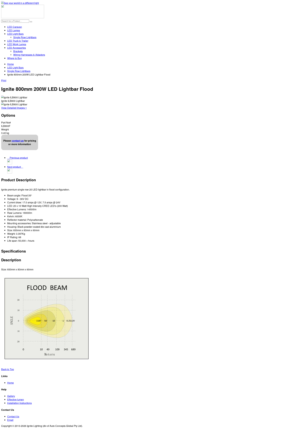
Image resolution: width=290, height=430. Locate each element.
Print (3, 80)
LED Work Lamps (16, 44)
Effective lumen (15, 399)
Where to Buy (14, 58)
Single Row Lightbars (24, 37)
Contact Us (13, 416)
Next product (14, 167)
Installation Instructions (19, 403)
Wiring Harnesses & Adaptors (29, 54)
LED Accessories (16, 47)
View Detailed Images (14, 108)
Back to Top (7, 369)
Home (10, 64)
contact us (18, 140)
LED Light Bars (15, 34)
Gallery (11, 396)
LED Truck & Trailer (17, 41)
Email (10, 420)
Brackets (18, 51)
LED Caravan (14, 27)
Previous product (18, 157)
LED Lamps (13, 30)
